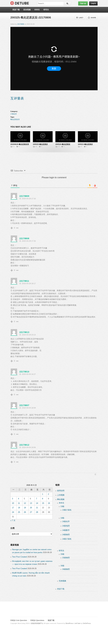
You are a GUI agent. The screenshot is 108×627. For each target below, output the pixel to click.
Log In (93, 3)
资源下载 (16, 10)
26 (25, 512)
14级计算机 (66, 539)
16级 (62, 566)
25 (19, 512)
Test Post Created (19, 557)
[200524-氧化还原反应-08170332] (65, 136)
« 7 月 (12, 520)
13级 (62, 506)
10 (13, 503)
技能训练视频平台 (37, 623)
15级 (62, 554)
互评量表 (17, 98)
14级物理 (66, 535)
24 (13, 512)
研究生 (46, 10)
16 (49, 503)
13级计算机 (66, 510)
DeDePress (87, 623)
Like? (81, 17)
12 (25, 503)
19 (25, 508)
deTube (77, 623)
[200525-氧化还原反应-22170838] (43, 136)
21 (37, 508)
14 (37, 503)
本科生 (37, 10)
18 (19, 508)
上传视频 (60, 495)
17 (13, 508)
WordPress (69, 623)
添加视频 (27, 10)
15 (43, 503)
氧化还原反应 (15, 119)
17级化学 (13, 114)
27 (31, 512)
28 (37, 512)
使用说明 (60, 491)
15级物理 (66, 558)
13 (31, 503)
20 (31, 508)
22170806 (20, 24)
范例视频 (62, 581)
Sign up (83, 3)
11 (19, 503)
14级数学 (66, 530)
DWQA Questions (37, 620)
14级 (62, 518)
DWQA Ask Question (18, 620)
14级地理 (66, 526)
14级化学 (66, 521)
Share (93, 17)
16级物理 (66, 569)
